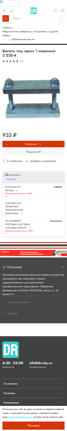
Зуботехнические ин (23, 39)
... (4, 39)
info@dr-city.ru (40, 363)
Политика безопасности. (21, 417)
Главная (6, 27)
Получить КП (33, 152)
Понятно (33, 425)
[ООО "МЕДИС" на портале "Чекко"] (10, 3)
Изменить (11, 178)
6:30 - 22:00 (12, 363)
